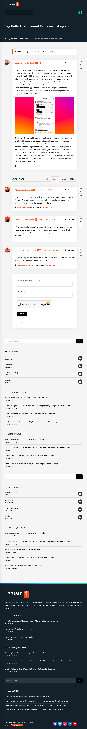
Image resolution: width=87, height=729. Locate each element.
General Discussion (11, 357)
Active (47, 179)
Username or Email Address (28, 280)
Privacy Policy (17, 725)
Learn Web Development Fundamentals (20, 701)
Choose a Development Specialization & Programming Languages (28, 696)
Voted (55, 179)
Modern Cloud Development (52, 710)
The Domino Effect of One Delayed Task (19, 629)
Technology (9, 365)
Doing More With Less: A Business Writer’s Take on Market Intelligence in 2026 (32, 621)
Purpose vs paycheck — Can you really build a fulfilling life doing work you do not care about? (38, 405)
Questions (13, 38)
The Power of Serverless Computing (18, 705)
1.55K (39, 250)
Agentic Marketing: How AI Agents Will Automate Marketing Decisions (30, 414)
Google (7, 380)
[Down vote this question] (80, 68)
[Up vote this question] (80, 61)
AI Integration (62, 705)
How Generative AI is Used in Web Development (22, 710)
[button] (79, 12)
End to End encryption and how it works (19, 637)
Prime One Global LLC (19, 722)
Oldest (72, 179)
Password (21, 291)
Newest (63, 179)
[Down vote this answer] (80, 195)
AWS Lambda (39, 705)
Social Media (24, 38)
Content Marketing (11, 372)
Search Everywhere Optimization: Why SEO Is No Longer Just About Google (31, 422)
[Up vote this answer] (80, 188)
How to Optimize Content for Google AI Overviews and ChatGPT (27, 397)
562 (37, 63)
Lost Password (22, 323)
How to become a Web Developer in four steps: (53, 701)
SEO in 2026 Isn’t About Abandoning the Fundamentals (24, 549)
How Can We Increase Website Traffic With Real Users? (24, 565)
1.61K (32, 190)
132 (36, 219)
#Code (51, 705)
